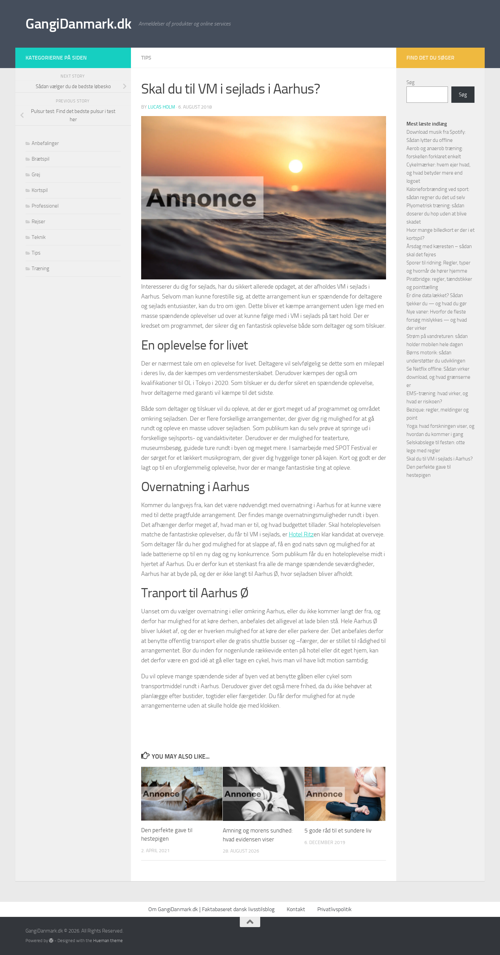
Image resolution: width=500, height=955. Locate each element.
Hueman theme (108, 940)
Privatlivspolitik (334, 909)
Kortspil (40, 190)
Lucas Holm (161, 107)
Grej (36, 175)
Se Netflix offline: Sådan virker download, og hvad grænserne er (438, 377)
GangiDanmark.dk (79, 23)
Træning (40, 268)
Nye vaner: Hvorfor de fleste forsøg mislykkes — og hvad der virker (436, 320)
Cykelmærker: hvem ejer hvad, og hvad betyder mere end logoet (438, 173)
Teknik (39, 237)
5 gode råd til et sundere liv (337, 830)
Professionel (45, 206)
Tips (146, 57)
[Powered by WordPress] (51, 940)
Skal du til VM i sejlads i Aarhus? (439, 459)
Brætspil (40, 159)
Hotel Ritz (301, 534)
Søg (410, 82)
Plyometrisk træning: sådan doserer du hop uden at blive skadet (436, 214)
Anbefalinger (45, 143)
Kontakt (296, 909)
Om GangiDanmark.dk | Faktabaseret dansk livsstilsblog (211, 909)
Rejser (38, 221)
